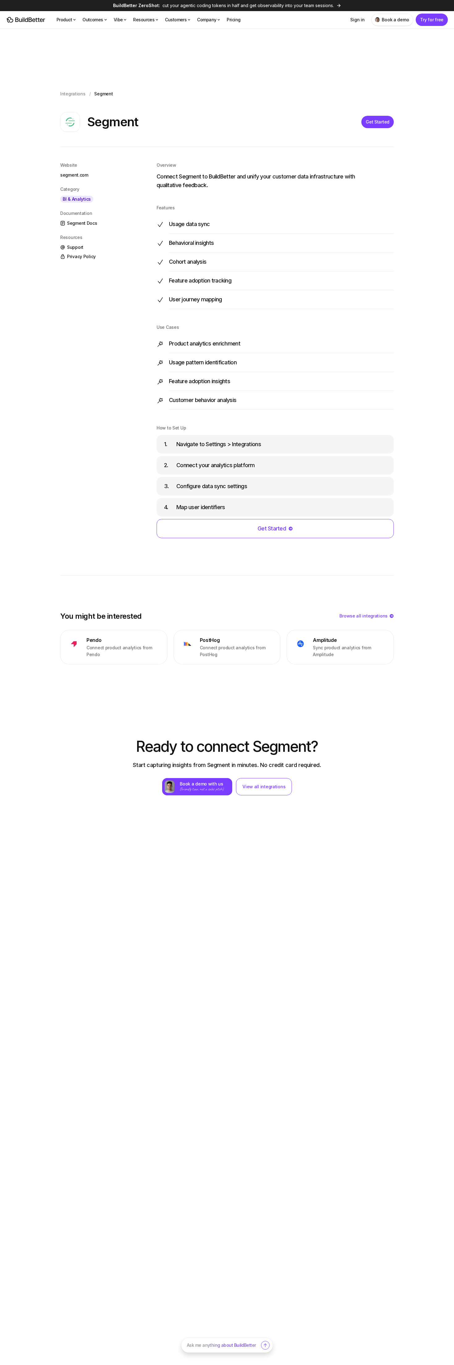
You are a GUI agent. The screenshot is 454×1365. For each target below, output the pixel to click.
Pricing (233, 19)
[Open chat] (265, 1345)
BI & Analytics (77, 199)
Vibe (118, 19)
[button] (227, 1345)
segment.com (74, 175)
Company (206, 19)
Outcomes (92, 19)
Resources (143, 19)
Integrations (73, 93)
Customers (176, 19)
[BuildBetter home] (25, 20)
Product (64, 19)
